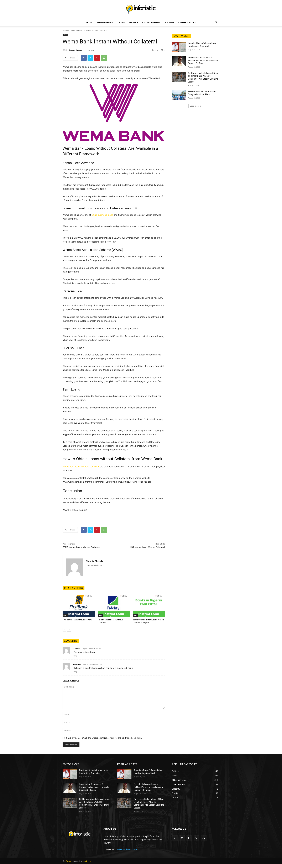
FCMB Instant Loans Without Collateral (81, 547)
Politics (133, 22)
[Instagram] (182, 838)
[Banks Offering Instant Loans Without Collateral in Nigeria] (149, 605)
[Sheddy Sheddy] (64, 50)
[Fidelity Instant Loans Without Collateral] (114, 605)
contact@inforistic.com (126, 849)
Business (169, 22)
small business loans (102, 214)
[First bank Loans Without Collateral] (79, 605)
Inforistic (68, 861)
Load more (194, 106)
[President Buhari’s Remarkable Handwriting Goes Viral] (179, 47)
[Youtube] (204, 838)
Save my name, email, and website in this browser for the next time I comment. (104, 738)
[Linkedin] (189, 838)
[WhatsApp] (104, 58)
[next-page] (69, 630)
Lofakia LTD (87, 861)
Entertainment (151, 22)
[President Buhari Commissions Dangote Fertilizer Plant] (179, 95)
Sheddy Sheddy (75, 50)
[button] (215, 22)
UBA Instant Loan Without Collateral (147, 547)
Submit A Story (187, 22)
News (122, 22)
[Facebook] (84, 58)
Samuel (77, 664)
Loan (72, 30)
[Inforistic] (141, 10)
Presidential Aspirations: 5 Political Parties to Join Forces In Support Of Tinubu (203, 60)
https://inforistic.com (94, 565)
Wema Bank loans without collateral (81, 466)
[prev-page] (64, 630)
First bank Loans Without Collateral (77, 620)
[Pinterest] (97, 58)
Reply (75, 656)
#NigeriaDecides (106, 22)
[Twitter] (90, 58)
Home (89, 22)
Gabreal (77, 648)
